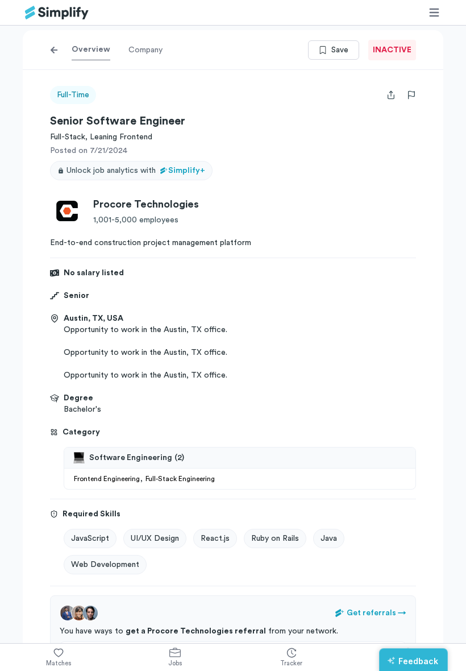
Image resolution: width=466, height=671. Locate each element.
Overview (91, 49)
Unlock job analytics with (135, 171)
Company (145, 50)
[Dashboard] (57, 13)
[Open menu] (434, 12)
